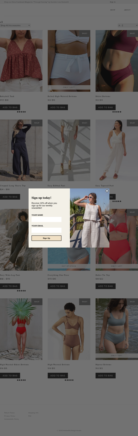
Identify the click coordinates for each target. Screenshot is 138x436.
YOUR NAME (37, 215)
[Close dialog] (107, 191)
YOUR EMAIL (37, 226)
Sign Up (46, 238)
